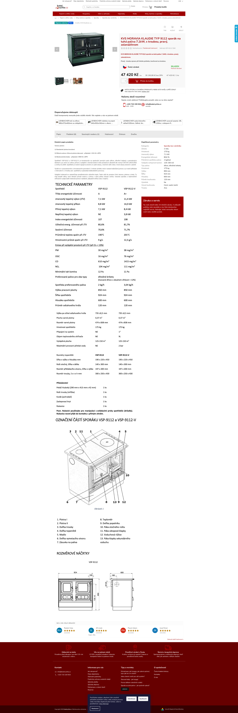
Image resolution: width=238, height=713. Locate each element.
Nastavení (95, 708)
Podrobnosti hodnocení (150, 48)
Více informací (104, 704)
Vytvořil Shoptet (169, 709)
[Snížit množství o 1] (127, 82)
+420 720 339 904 (64, 675)
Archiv (124, 689)
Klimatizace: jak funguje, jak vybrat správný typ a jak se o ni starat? (135, 672)
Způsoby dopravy (138, 1)
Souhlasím (143, 699)
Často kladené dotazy (161, 671)
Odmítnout (131, 699)
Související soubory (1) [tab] (90, 134)
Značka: (83, 23)
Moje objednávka (79, 1)
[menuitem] (66, 13)
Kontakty (157, 674)
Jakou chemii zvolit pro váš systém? (133, 676)
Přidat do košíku (147, 81)
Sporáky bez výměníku (172, 146)
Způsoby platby (126, 1)
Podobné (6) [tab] (71, 134)
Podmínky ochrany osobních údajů (110, 1)
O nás (156, 677)
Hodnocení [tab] (109, 134)
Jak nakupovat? (67, 1)
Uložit (122, 26)
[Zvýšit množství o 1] (127, 80)
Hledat (133, 6)
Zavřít (135, 27)
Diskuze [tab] (122, 134)
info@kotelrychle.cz (64, 672)
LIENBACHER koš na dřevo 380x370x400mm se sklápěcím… (71, 122)
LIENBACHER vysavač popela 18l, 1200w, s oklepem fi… (168, 122)
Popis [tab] (58, 134)
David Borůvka (179, 709)
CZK (179, 1)
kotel (164, 209)
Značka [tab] (134, 134)
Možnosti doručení (176, 68)
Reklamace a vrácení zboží (153, 1)
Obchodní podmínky (92, 1)
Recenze (166, 1)
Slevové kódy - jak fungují (129, 679)
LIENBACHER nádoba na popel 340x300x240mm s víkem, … (103, 122)
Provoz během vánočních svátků (131, 683)
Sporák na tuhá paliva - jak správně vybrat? (135, 685)
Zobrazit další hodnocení (175, 639)
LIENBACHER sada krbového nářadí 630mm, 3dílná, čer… (134, 122)
